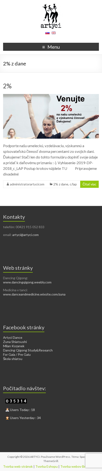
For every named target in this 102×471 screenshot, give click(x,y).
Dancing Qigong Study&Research (28, 350)
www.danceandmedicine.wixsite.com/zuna (34, 294)
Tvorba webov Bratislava (78, 466)
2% (7, 86)
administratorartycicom (27, 184)
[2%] (51, 96)
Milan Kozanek (13, 346)
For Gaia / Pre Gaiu (17, 354)
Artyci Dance (12, 337)
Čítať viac (89, 184)
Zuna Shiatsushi (15, 342)
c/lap (73, 184)
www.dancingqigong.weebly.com (27, 282)
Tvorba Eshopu (46, 466)
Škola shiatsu (12, 359)
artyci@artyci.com (25, 235)
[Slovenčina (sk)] (47, 34)
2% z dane (60, 184)
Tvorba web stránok (18, 466)
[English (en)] (53, 34)
